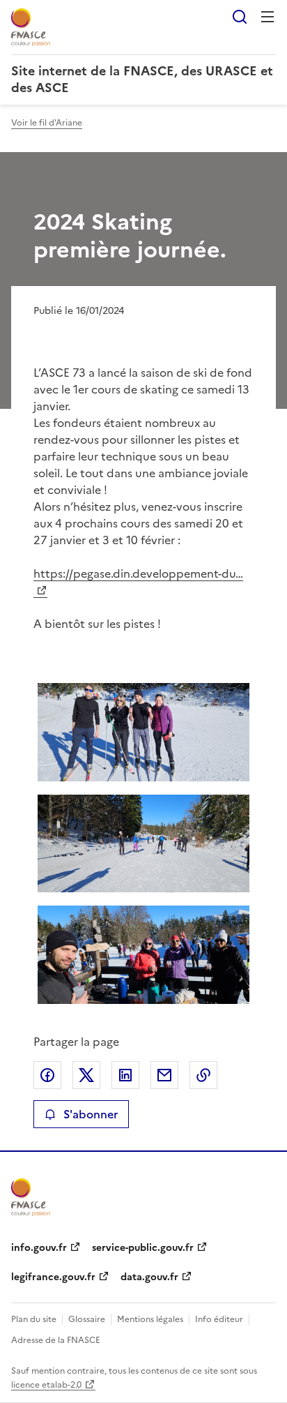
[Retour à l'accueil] (30, 1197)
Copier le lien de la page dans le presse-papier (203, 1075)
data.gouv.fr (149, 1277)
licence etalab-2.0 (46, 1385)
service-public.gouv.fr (143, 1247)
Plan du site (33, 1319)
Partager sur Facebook (47, 1075)
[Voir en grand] (143, 731)
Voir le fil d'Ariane (46, 123)
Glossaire (86, 1319)
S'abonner (90, 1114)
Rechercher (240, 17)
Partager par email (164, 1075)
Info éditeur (219, 1319)
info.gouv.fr (39, 1247)
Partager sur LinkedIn (125, 1075)
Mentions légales (150, 1319)
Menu (267, 17)
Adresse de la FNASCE (55, 1340)
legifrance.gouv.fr (53, 1277)
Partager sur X (86, 1075)
